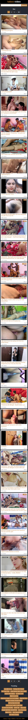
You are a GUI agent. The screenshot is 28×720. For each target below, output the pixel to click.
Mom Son (23, 707)
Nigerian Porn (23, 698)
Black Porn (8, 712)
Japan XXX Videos (10, 693)
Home (5, 718)
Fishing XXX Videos (18, 689)
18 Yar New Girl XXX (14, 703)
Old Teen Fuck (5, 691)
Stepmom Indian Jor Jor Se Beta (10, 698)
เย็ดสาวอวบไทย (14, 696)
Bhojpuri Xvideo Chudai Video (14, 700)
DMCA (13, 718)
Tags (9, 718)
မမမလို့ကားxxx (8, 689)
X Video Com (19, 693)
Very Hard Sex (22, 710)
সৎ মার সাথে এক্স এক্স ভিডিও (7, 707)
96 (19, 12)
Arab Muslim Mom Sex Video (18, 691)
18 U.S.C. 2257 (20, 718)
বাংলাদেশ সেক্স (16, 707)
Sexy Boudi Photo (17, 712)
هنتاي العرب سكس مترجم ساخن (14, 705)
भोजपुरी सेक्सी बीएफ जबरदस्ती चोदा (9, 710)
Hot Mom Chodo (14, 714)
